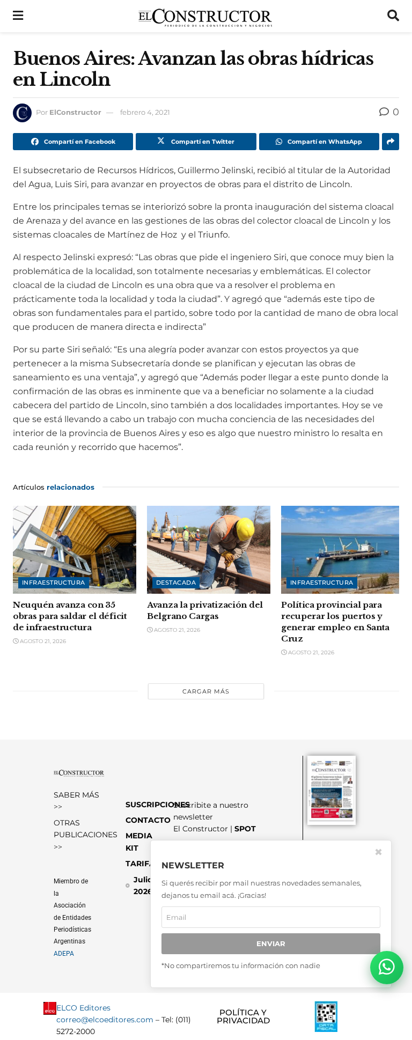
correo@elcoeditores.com (104, 1019)
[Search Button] (393, 16)
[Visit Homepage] (205, 16)
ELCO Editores (83, 1008)
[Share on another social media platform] (390, 141)
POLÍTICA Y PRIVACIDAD (243, 1016)
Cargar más (206, 691)
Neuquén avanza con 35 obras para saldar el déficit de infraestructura (70, 616)
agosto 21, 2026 (42, 641)
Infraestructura (53, 582)
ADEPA (64, 953)
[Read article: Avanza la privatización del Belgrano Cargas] (208, 550)
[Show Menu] (18, 16)
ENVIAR (270, 943)
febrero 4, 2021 (145, 112)
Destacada (176, 582)
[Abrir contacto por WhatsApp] (386, 967)
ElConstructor (75, 112)
